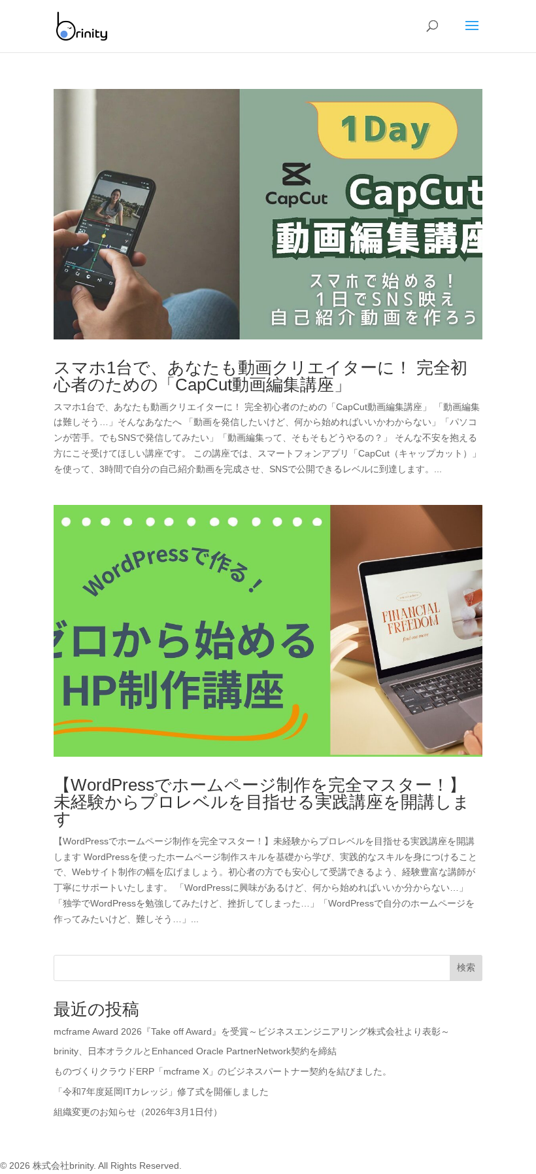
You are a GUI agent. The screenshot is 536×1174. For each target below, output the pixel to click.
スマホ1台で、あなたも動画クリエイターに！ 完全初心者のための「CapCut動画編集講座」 (260, 376)
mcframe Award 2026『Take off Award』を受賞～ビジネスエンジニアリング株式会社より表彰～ (252, 1031)
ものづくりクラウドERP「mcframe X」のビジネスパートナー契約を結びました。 (223, 1071)
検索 (466, 967)
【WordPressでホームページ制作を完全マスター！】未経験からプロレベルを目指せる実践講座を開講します (262, 802)
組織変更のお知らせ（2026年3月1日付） (138, 1112)
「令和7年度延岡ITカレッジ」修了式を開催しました (161, 1091)
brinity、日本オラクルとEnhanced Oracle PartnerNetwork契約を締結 (195, 1051)
